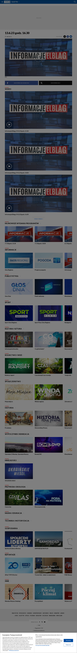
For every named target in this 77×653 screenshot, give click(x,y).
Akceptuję (68, 640)
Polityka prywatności (14, 650)
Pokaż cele (68, 644)
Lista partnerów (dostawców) (42, 645)
